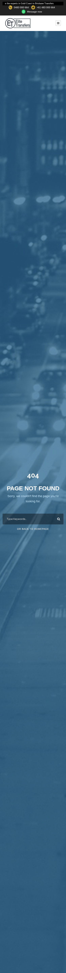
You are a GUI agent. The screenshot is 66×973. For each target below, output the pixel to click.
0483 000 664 (21, 7)
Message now (34, 11)
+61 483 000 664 (46, 7)
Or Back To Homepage (33, 529)
